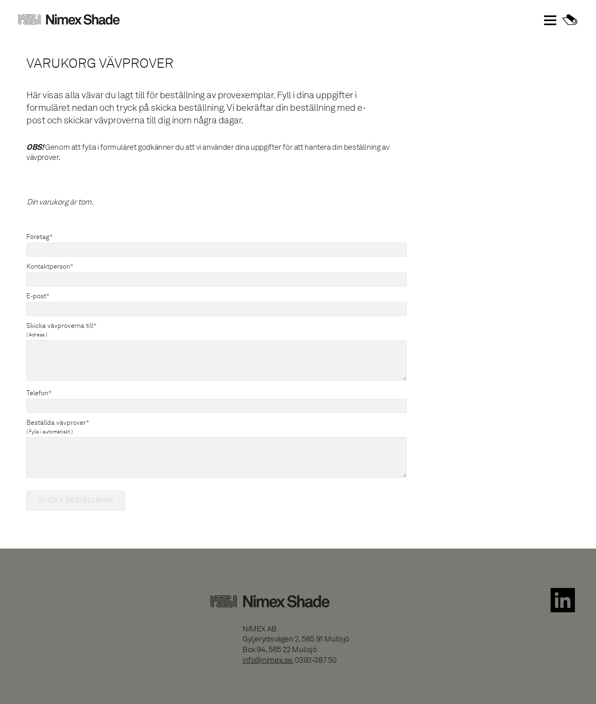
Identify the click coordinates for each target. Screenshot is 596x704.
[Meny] (550, 20)
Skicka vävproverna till (61, 329)
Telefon (38, 393)
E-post (37, 296)
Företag (39, 237)
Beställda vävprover (57, 426)
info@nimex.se (267, 660)
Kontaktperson (49, 266)
